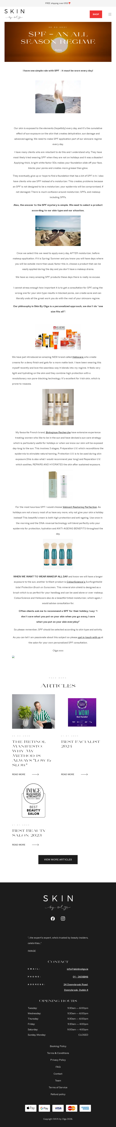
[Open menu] (110, 14)
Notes (58, 50)
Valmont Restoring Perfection (80, 507)
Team (58, 1080)
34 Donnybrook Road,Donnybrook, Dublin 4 (76, 987)
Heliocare (78, 357)
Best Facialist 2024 (80, 743)
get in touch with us (88, 637)
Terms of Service (58, 1087)
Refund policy (58, 1094)
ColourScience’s (76, 582)
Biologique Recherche (58, 432)
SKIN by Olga (14, 14)
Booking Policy (58, 1046)
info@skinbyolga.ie (77, 969)
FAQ (58, 1067)
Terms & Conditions (58, 1053)
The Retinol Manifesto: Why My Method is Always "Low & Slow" (31, 753)
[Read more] (33, 711)
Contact (58, 1073)
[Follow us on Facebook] (53, 918)
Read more (18, 774)
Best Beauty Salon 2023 (29, 832)
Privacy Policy (58, 1060)
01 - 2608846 (80, 976)
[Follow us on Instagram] (63, 918)
